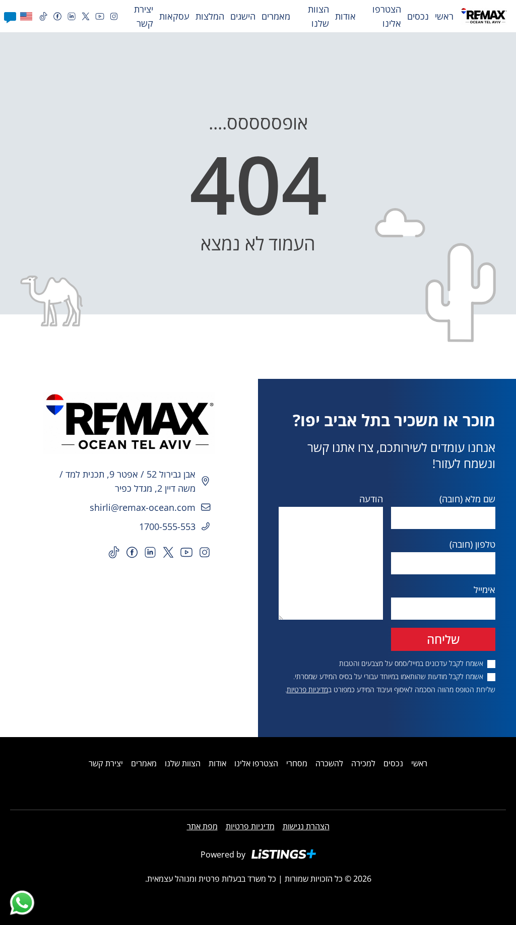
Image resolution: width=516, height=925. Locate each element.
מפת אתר (202, 826)
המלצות (210, 16)
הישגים (242, 16)
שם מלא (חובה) (467, 499)
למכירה (363, 763)
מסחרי (296, 763)
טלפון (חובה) (472, 544)
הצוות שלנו (318, 16)
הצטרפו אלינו (386, 16)
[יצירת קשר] (10, 16)
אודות (345, 16)
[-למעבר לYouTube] (100, 16)
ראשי (444, 16)
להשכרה (329, 763)
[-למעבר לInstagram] (114, 16)
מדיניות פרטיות (307, 689)
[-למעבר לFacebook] (57, 16)
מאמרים (276, 16)
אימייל (484, 589)
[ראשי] (129, 423)
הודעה (371, 499)
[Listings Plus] (283, 854)
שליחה (443, 639)
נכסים (418, 16)
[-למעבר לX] (86, 16)
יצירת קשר (143, 16)
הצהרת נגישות (306, 826)
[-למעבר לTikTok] (43, 16)
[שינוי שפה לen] (24, 16)
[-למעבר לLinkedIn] (71, 16)
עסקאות (174, 16)
